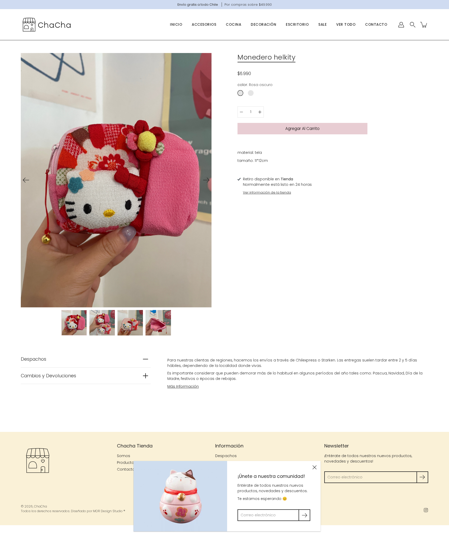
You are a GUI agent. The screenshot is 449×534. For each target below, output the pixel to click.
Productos (126, 462)
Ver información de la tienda (267, 192)
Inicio (176, 24)
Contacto (376, 24)
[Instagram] (426, 510)
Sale (322, 24)
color (255, 84)
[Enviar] (422, 477)
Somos (123, 455)
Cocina (233, 24)
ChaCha (40, 506)
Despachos (33, 359)
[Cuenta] (401, 25)
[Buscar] (412, 25)
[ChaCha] (47, 24)
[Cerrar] (314, 467)
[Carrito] (424, 25)
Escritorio (297, 24)
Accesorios (204, 24)
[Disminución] (241, 112)
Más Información (183, 386)
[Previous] (26, 180)
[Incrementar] (260, 112)
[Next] (206, 180)
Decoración (263, 24)
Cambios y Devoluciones (48, 376)
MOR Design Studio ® (109, 511)
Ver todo (345, 24)
